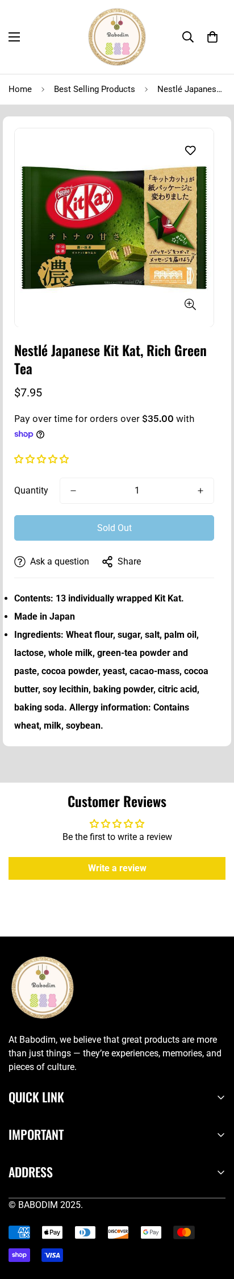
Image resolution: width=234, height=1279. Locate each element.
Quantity (31, 490)
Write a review (117, 868)
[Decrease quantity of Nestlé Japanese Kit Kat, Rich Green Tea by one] (73, 490)
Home (20, 89)
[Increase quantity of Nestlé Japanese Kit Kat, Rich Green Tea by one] (200, 490)
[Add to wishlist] (190, 151)
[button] (212, 37)
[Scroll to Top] (213, 1218)
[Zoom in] (190, 304)
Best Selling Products (94, 89)
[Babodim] (117, 37)
